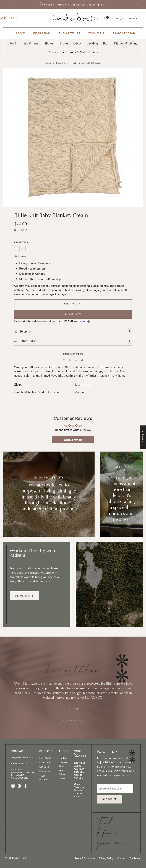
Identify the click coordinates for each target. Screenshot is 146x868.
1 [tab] (63, 720)
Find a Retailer (69, 33)
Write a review (73, 439)
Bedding (92, 43)
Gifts (95, 52)
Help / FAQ (45, 758)
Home (48, 62)
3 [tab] (71, 720)
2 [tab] (67, 720)
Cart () (118, 18)
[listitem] (73, 4)
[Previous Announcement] (9, 4)
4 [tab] (75, 720)
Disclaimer (135, 858)
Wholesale (96, 33)
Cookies (121, 858)
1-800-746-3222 (19, 763)
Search (133, 18)
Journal (62, 778)
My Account (45, 762)
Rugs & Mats (78, 52)
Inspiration (41, 33)
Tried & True (29, 43)
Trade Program (124, 33)
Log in (85, 18)
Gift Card (44, 766)
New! (12, 43)
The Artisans (63, 772)
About (20, 33)
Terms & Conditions (85, 858)
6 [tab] (82, 720)
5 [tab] (78, 720)
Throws (63, 43)
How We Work (63, 764)
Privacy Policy (106, 858)
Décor (77, 43)
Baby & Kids (62, 62)
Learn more (24, 595)
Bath (106, 43)
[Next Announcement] (136, 4)
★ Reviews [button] (142, 437)
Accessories (56, 52)
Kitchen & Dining (126, 43)
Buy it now (73, 314)
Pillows (48, 43)
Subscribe (109, 799)
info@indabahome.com (22, 757)
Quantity (21, 242)
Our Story (64, 758)
